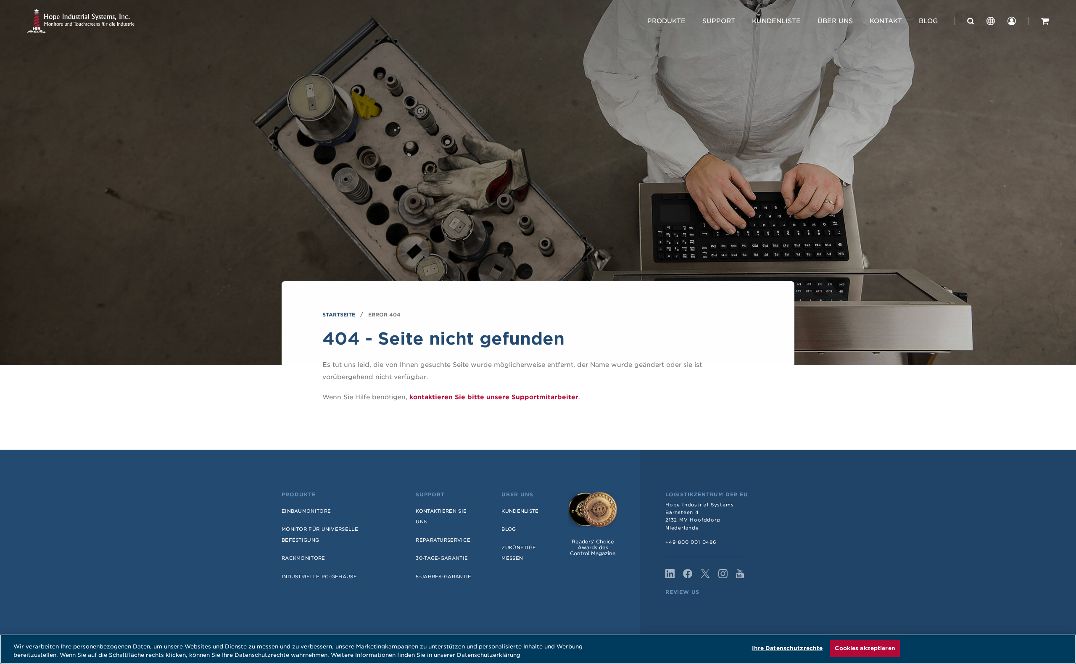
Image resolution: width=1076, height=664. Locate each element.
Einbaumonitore (306, 511)
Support (718, 21)
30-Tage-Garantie (442, 558)
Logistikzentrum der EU (706, 495)
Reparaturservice (443, 540)
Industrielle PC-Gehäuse (319, 577)
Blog (928, 21)
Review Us (682, 592)
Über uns (835, 21)
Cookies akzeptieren (865, 648)
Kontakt (886, 21)
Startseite (338, 314)
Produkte (666, 21)
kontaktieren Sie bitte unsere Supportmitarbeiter (493, 397)
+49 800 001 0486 (691, 542)
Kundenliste (776, 21)
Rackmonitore (303, 558)
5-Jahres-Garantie (443, 577)
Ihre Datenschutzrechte (787, 648)
